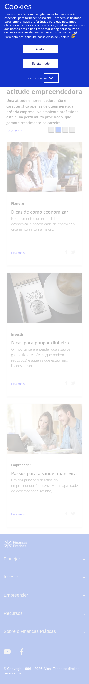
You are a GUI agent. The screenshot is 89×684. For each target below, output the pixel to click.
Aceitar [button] (41, 49)
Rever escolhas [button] (37, 78)
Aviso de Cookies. (58, 37)
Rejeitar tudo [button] (41, 63)
